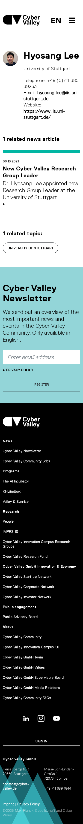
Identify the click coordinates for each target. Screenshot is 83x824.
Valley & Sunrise (16, 501)
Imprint (8, 804)
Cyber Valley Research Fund (25, 556)
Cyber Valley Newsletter (22, 451)
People (8, 521)
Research (11, 511)
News (7, 441)
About (8, 627)
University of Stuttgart (30, 248)
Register (41, 384)
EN (56, 20)
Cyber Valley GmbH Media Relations (31, 688)
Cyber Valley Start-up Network (27, 577)
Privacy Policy (19, 370)
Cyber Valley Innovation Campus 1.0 (31, 647)
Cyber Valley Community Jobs (26, 461)
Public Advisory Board (20, 617)
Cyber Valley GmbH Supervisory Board (33, 677)
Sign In (41, 741)
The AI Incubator (16, 481)
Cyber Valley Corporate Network (28, 587)
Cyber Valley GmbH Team (23, 657)
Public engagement (19, 607)
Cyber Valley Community (22, 637)
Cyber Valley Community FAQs (27, 698)
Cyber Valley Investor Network (27, 597)
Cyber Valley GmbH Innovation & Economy (39, 566)
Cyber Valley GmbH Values (24, 667)
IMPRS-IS (10, 531)
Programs (11, 471)
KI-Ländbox (12, 491)
